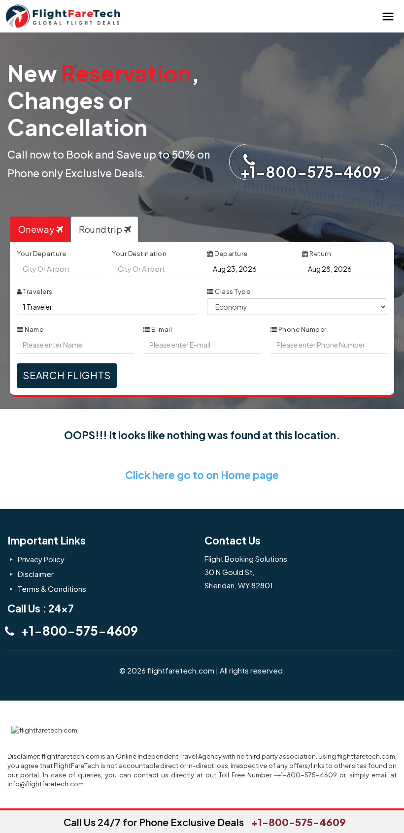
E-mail (161, 329)
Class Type (232, 291)
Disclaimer (36, 573)
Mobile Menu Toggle (387, 16)
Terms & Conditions (52, 588)
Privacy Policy (41, 559)
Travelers (37, 291)
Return (320, 253)
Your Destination (139, 253)
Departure (230, 253)
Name (34, 329)
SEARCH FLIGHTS (67, 375)
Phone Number (302, 329)
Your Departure (41, 253)
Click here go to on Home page (202, 474)
